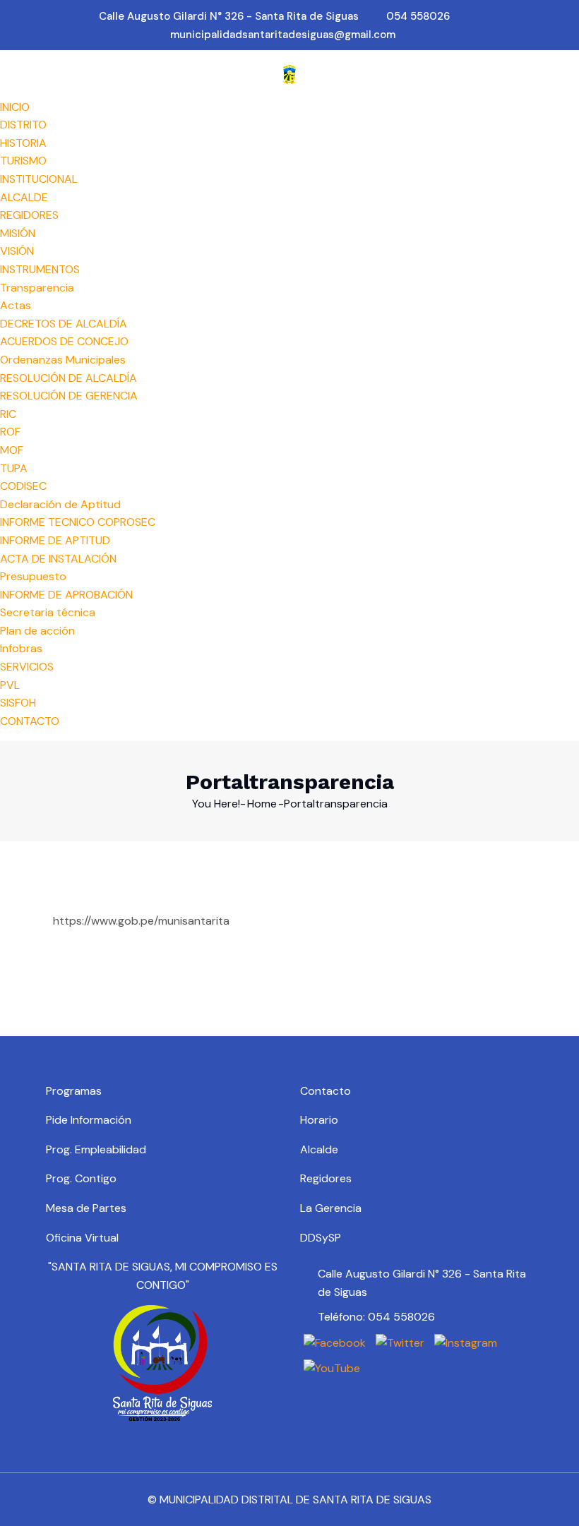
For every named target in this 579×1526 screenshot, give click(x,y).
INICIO (15, 107)
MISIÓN (17, 233)
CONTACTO (29, 721)
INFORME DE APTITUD (55, 540)
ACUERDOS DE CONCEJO (64, 341)
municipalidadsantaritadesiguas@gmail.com (282, 35)
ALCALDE (24, 197)
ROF (10, 431)
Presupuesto (33, 576)
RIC (8, 414)
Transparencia (37, 287)
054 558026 (418, 16)
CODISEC (23, 486)
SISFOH (18, 702)
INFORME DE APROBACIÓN (66, 594)
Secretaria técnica (47, 612)
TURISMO (23, 160)
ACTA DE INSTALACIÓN (58, 558)
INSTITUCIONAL (39, 179)
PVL (10, 685)
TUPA (14, 468)
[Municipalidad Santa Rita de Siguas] (289, 73)
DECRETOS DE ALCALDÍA (63, 323)
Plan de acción (37, 630)
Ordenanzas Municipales (63, 359)
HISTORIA (23, 143)
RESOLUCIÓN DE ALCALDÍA (68, 378)
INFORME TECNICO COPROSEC (77, 522)
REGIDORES (29, 215)
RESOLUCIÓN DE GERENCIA (69, 395)
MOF (11, 450)
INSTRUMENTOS (40, 269)
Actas (15, 305)
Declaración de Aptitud (60, 504)
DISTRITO (23, 124)
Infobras (21, 648)
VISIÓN (17, 251)
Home (262, 803)
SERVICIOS (27, 666)
